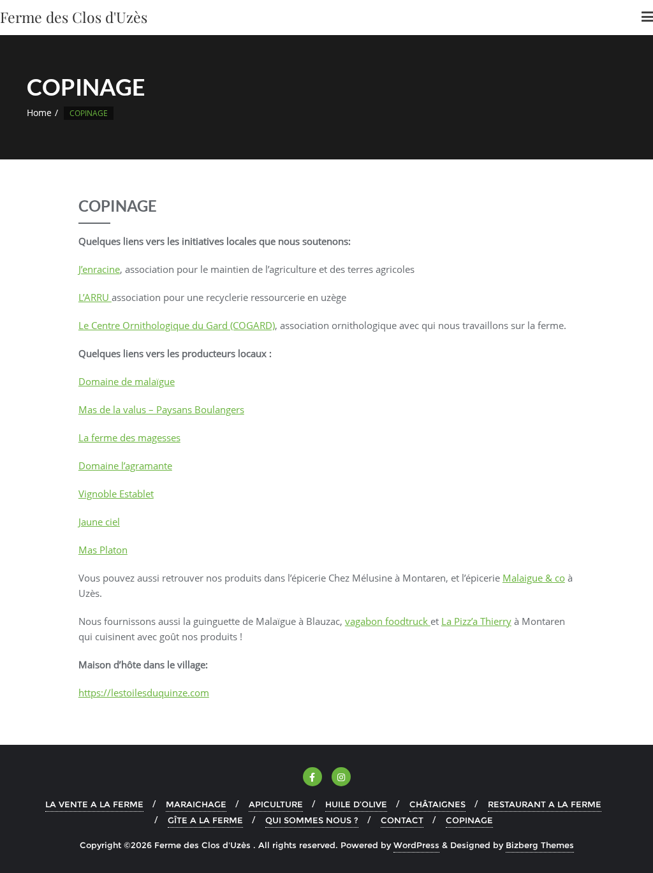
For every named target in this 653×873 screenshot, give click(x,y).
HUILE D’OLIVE (356, 804)
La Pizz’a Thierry (476, 621)
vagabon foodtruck (387, 621)
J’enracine (99, 269)
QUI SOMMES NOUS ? (311, 820)
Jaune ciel (99, 521)
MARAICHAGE (196, 804)
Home (39, 112)
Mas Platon (103, 549)
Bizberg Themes (540, 845)
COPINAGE (469, 820)
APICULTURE (276, 804)
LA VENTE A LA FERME (94, 804)
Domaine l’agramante (125, 465)
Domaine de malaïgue (126, 381)
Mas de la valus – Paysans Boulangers (161, 409)
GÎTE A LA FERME (205, 820)
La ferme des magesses (129, 437)
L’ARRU (95, 297)
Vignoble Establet (116, 493)
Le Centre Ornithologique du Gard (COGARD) (176, 325)
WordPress (416, 845)
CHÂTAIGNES (437, 804)
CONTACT (402, 820)
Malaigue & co (534, 577)
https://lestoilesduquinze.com (143, 692)
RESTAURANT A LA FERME (544, 804)
